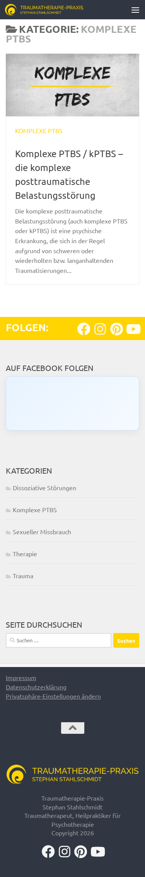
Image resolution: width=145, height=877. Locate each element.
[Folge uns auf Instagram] (100, 328)
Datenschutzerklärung (36, 687)
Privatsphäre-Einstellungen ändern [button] (53, 696)
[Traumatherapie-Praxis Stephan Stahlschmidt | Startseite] (57, 9)
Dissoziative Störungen (44, 487)
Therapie (25, 553)
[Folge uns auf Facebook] (83, 328)
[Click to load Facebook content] (72, 403)
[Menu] (135, 9)
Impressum (21, 677)
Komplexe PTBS (39, 130)
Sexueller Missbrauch (42, 531)
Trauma (23, 575)
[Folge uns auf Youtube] (132, 328)
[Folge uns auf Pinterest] (116, 328)
